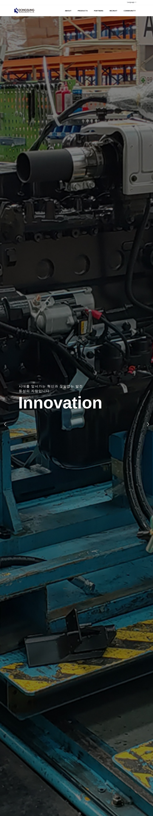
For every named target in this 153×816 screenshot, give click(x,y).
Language (131, 2)
